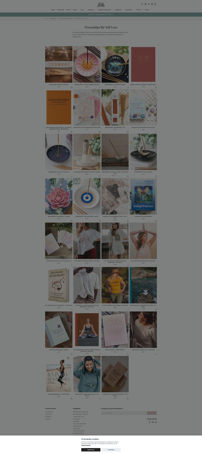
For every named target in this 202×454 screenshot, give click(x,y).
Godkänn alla (90, 449)
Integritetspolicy (86, 445)
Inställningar (111, 449)
